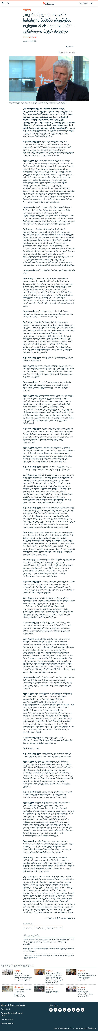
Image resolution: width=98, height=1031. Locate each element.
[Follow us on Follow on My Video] (64, 1010)
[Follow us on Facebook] (51, 1010)
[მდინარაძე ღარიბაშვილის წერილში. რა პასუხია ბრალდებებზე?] (71, 989)
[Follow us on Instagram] (69, 1010)
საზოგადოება (18, 987)
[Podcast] (82, 1010)
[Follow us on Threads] (73, 1010)
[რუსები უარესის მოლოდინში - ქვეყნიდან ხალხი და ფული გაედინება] (71, 972)
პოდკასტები (83, 3)
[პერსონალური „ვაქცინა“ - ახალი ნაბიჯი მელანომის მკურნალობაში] (7, 989)
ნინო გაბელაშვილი (30, 37)
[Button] (70, 46)
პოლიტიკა (17, 971)
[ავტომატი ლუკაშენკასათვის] (39, 989)
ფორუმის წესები (7, 1019)
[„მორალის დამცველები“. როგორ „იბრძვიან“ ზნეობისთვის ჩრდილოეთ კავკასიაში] (7, 972)
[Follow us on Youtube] (60, 1010)
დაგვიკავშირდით (7, 1023)
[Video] (92, 3)
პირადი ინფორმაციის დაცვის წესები (12, 1014)
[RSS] (78, 1010)
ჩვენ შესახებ (5, 1009)
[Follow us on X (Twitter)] (55, 1010)
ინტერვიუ (27, 9)
